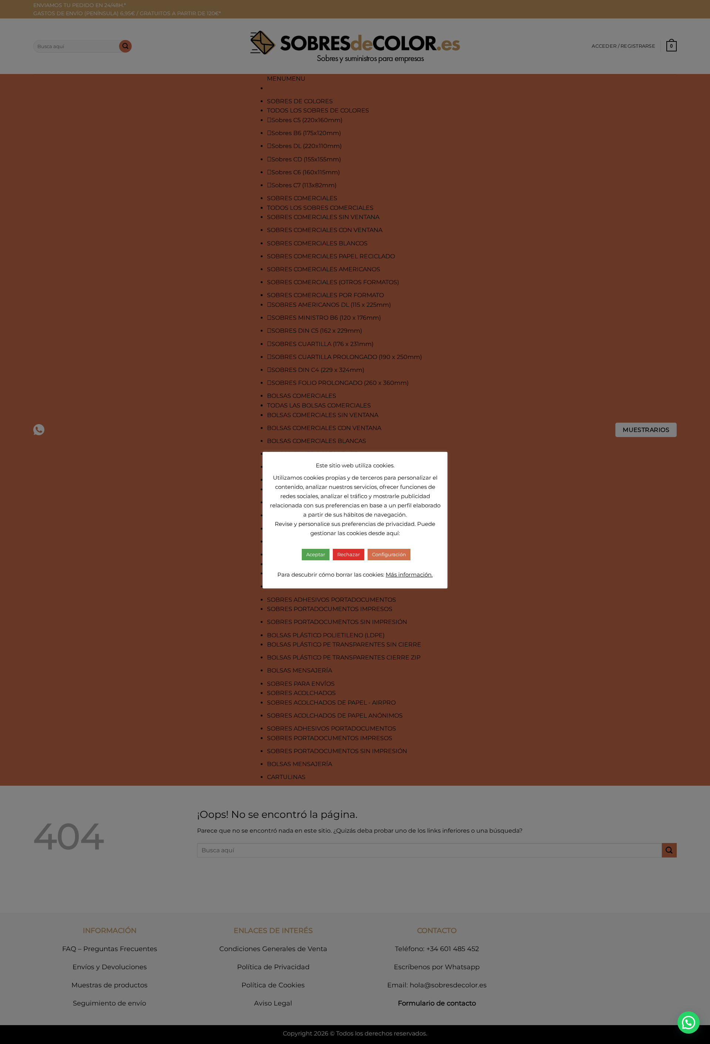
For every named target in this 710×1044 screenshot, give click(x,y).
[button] (688, 1022)
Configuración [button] (389, 554)
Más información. (409, 574)
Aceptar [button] (315, 554)
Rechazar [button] (348, 554)
